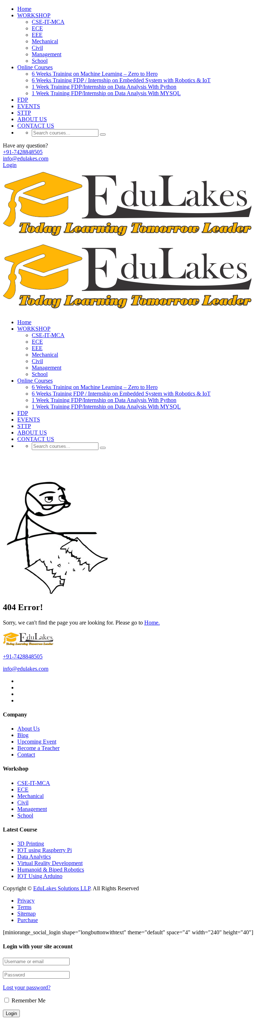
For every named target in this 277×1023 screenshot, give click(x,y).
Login (10, 165)
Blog (22, 735)
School (40, 61)
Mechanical (45, 41)
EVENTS (28, 106)
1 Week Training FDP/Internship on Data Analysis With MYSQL (106, 93)
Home (24, 9)
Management (46, 54)
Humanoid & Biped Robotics (50, 870)
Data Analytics (34, 857)
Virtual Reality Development (50, 863)
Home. (152, 622)
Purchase (27, 920)
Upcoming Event (36, 741)
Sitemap (26, 913)
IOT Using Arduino (39, 876)
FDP (22, 100)
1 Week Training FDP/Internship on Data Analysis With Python (104, 87)
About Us (28, 729)
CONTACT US (35, 126)
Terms (24, 907)
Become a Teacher (38, 748)
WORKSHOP (33, 15)
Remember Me (27, 1000)
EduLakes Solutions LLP (61, 888)
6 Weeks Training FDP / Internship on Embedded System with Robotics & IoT (121, 80)
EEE (37, 35)
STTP (24, 113)
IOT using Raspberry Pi (44, 850)
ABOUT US (32, 119)
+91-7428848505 (23, 152)
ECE (37, 28)
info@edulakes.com (25, 158)
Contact (26, 754)
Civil (37, 48)
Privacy (26, 901)
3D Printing (30, 844)
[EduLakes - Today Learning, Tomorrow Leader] (130, 237)
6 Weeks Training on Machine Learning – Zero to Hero (95, 74)
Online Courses (35, 67)
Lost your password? (26, 987)
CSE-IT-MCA (48, 22)
